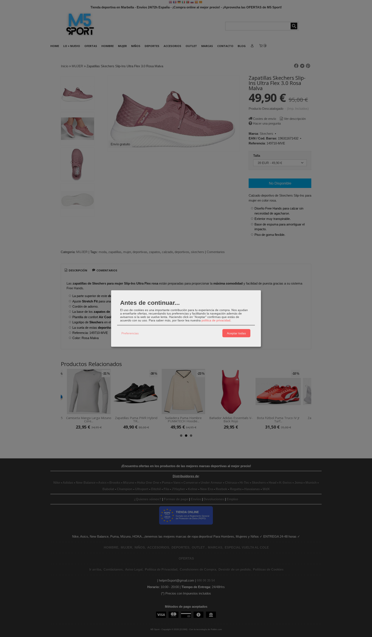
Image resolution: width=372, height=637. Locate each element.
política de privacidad (216, 320)
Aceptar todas (236, 333)
